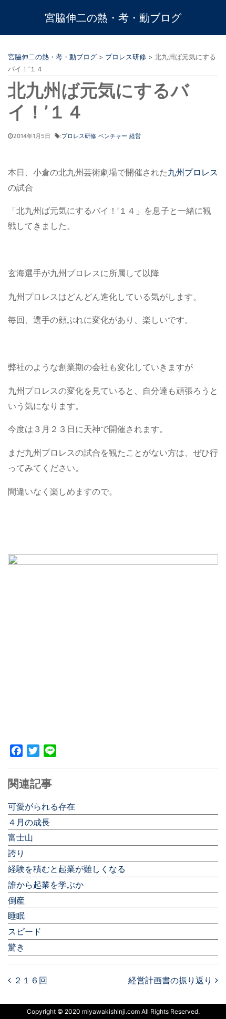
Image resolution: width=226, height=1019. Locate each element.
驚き (16, 947)
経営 (135, 136)
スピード (25, 931)
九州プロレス (193, 172)
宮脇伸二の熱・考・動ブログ (113, 18)
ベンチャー (112, 136)
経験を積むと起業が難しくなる (67, 869)
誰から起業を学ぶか (46, 884)
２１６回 (29, 980)
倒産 (16, 900)
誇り (16, 853)
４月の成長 (29, 822)
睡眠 (16, 915)
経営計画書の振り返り (171, 980)
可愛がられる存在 (41, 806)
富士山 (20, 837)
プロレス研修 (78, 136)
